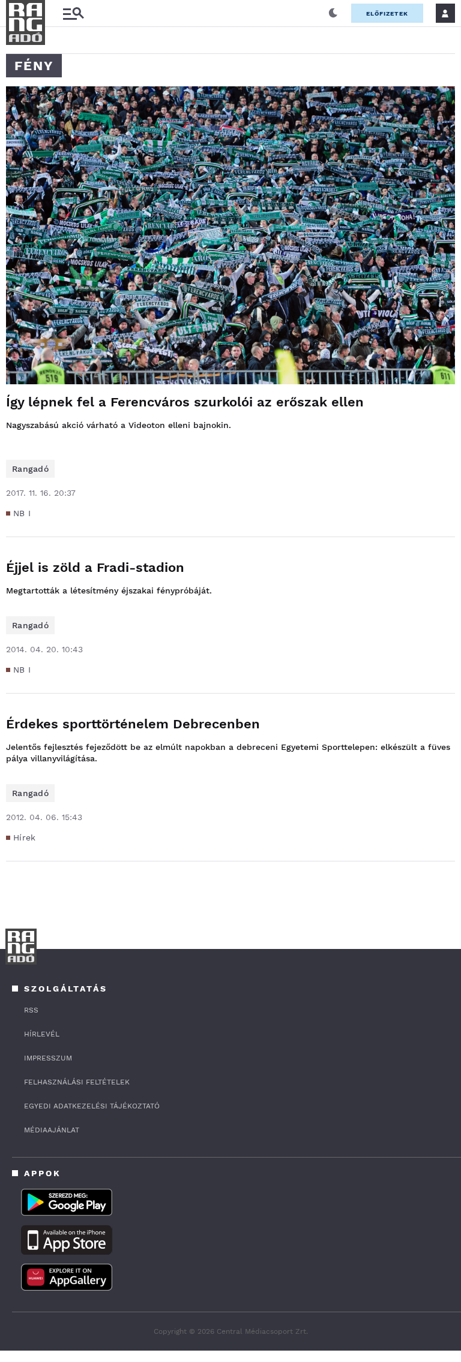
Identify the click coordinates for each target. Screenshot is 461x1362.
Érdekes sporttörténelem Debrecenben (133, 723)
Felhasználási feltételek (77, 1082)
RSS (31, 1010)
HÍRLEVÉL (41, 1034)
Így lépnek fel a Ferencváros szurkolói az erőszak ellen (185, 401)
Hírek (24, 837)
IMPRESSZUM (48, 1058)
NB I (22, 513)
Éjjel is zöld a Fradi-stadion (95, 567)
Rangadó (30, 469)
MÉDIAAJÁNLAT (51, 1130)
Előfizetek (387, 13)
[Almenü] (73, 13)
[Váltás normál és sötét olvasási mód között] (333, 13)
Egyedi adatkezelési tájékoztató (92, 1106)
